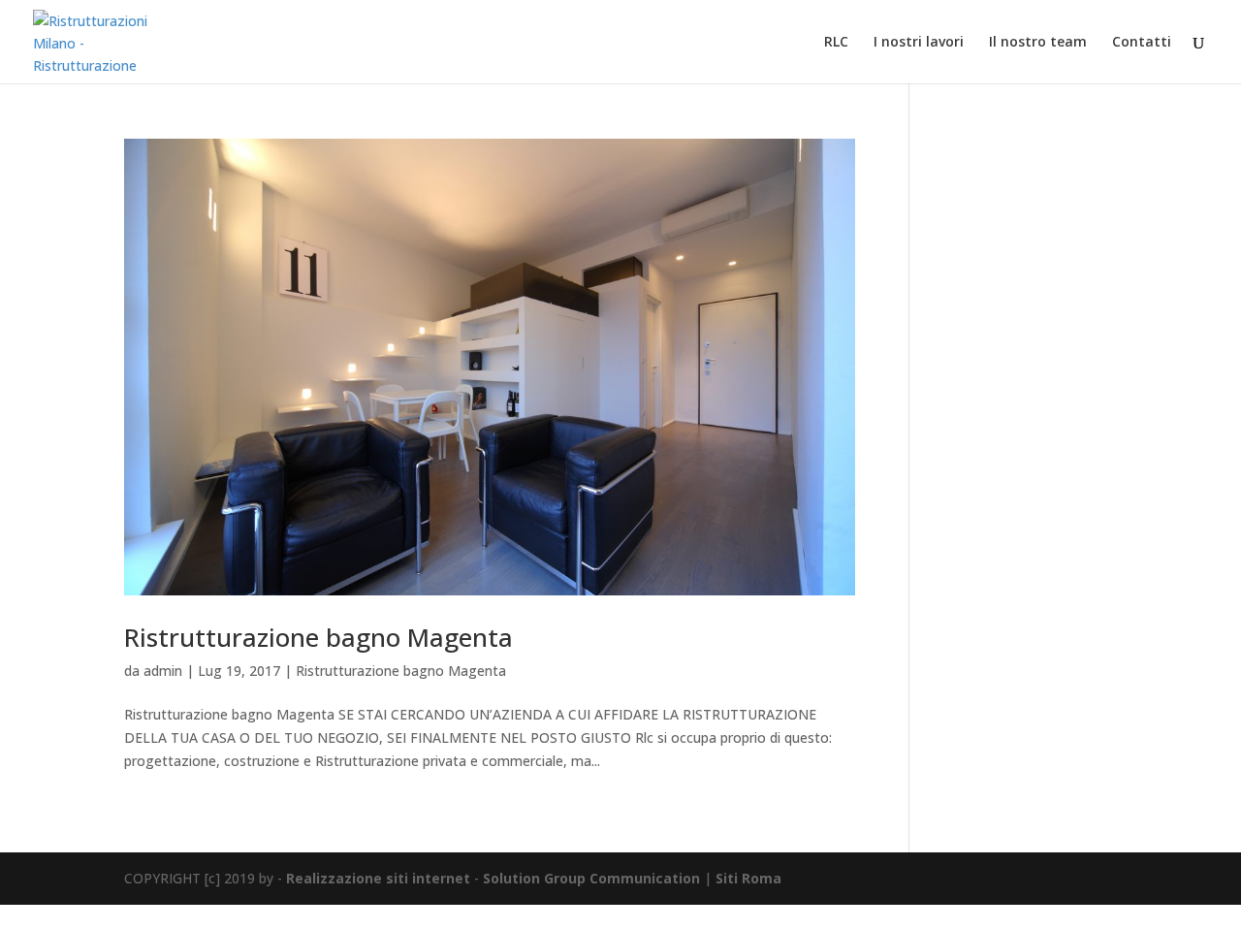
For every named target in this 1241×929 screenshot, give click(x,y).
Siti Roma (748, 878)
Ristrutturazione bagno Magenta (318, 637)
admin (162, 670)
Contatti (1141, 42)
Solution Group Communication (591, 878)
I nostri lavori (919, 42)
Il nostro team (1038, 42)
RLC (836, 42)
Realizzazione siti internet (378, 878)
